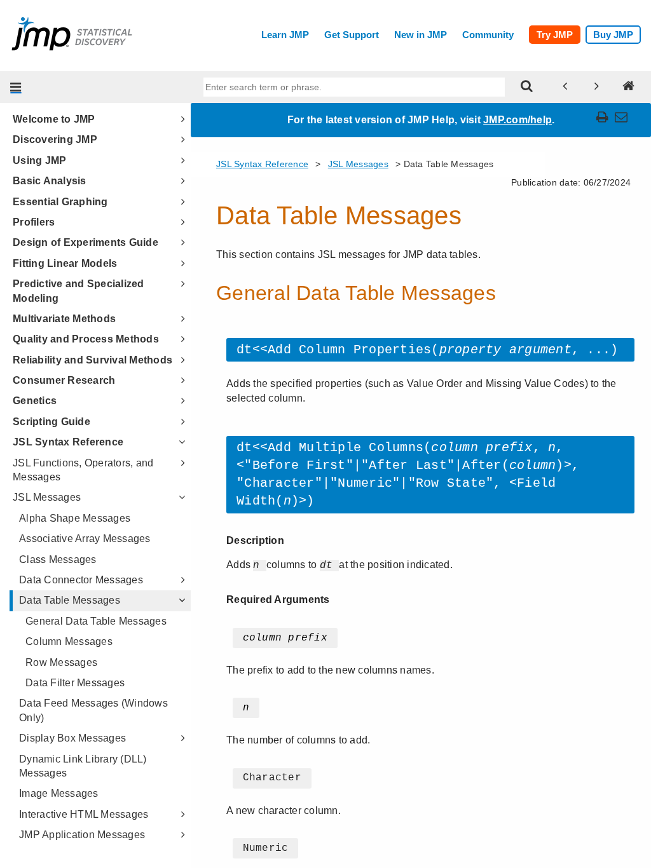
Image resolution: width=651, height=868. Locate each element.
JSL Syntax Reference (68, 442)
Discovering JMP (55, 139)
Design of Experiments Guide (85, 242)
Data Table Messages (69, 600)
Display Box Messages (72, 738)
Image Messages (59, 793)
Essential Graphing (60, 201)
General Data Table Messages (96, 621)
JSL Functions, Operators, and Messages (83, 470)
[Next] (597, 87)
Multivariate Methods (64, 318)
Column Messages (69, 641)
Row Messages (61, 662)
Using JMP (39, 160)
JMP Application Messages (82, 834)
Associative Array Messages (85, 538)
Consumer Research (64, 380)
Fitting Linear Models (65, 263)
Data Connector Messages (81, 579)
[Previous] (565, 87)
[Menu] (16, 87)
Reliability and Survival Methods (92, 360)
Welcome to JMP (54, 119)
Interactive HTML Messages (83, 814)
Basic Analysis (49, 180)
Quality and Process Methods (86, 339)
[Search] (527, 87)
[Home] (629, 87)
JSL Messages (47, 497)
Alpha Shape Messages (74, 518)
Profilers (34, 222)
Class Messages (58, 559)
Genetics (35, 400)
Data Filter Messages (75, 682)
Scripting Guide (51, 421)
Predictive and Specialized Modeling (78, 290)
